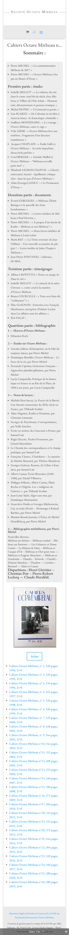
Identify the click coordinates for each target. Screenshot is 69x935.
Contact (42, 913)
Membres (31, 913)
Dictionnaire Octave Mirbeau (40, 917)
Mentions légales (17, 913)
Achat (34, 656)
